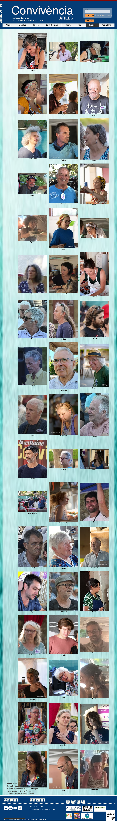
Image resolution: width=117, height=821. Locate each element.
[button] (67, 25)
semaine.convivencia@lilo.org (43, 809)
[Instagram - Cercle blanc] (20, 808)
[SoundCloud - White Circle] (10, 808)
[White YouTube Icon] (15, 808)
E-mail (86, 9)
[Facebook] (6, 808)
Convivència (42, 10)
